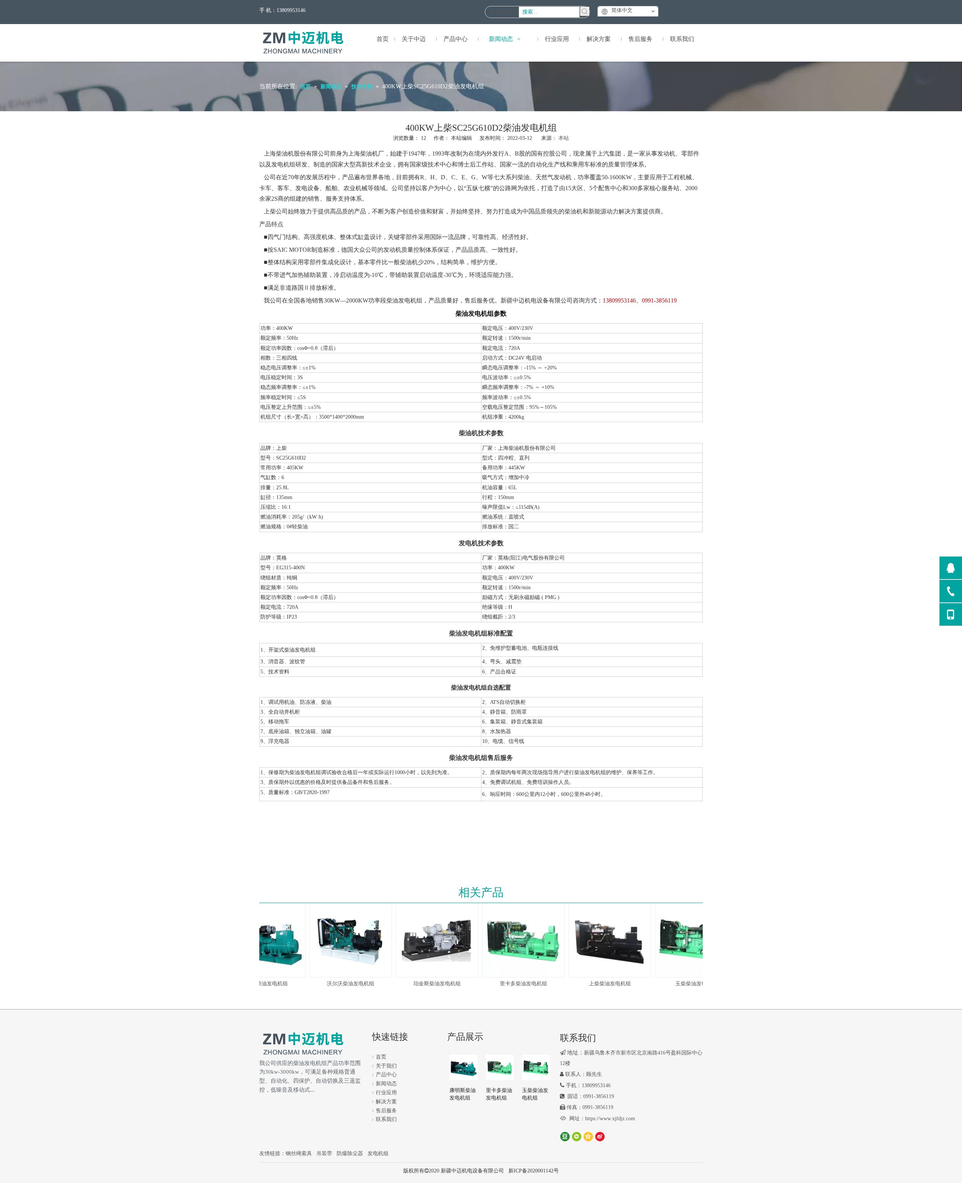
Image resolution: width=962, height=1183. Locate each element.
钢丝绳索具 (299, 1153)
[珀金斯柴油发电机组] (425, 940)
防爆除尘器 (350, 1153)
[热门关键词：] (585, 11)
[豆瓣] (565, 1136)
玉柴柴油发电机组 (685, 983)
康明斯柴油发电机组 (462, 1094)
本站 (563, 138)
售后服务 (386, 1110)
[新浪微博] (600, 1136)
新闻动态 (386, 1083)
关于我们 (386, 1066)
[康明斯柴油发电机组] (463, 1067)
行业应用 (386, 1092)
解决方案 (386, 1101)
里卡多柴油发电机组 (511, 983)
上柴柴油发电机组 (598, 983)
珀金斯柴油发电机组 (425, 983)
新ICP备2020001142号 (533, 1171)
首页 (381, 1057)
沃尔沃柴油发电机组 (339, 983)
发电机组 (378, 1153)
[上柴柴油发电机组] (598, 940)
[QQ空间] (588, 1136)
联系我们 (386, 1119)
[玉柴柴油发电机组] (685, 940)
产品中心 (386, 1074)
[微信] (576, 1136)
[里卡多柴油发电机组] (512, 940)
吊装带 (324, 1153)
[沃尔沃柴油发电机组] (339, 940)
